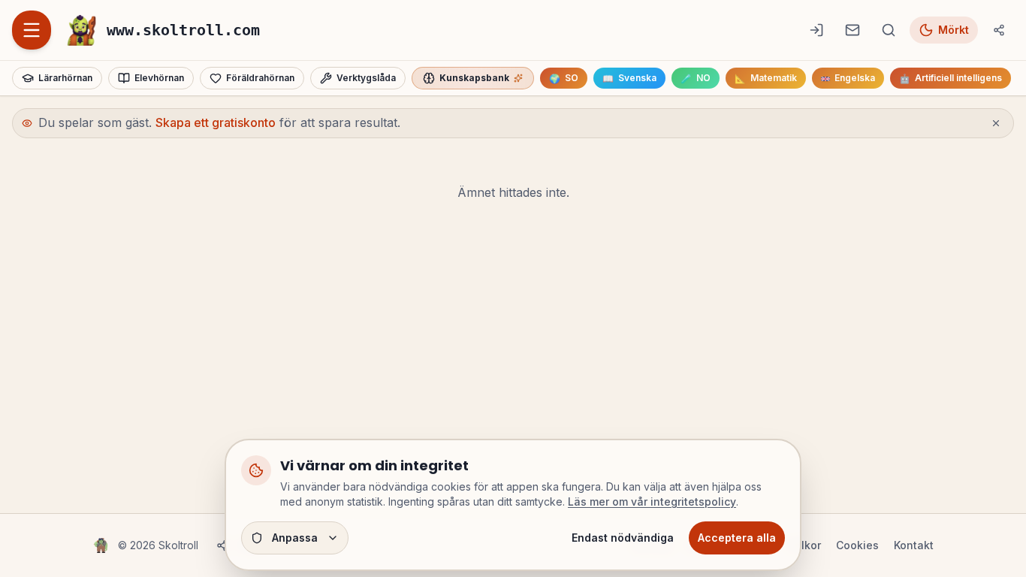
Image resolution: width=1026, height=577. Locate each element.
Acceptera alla (737, 537)
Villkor (804, 545)
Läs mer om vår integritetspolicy (652, 501)
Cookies (857, 545)
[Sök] (889, 30)
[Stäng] (996, 123)
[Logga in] (816, 30)
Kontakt (914, 545)
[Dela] (999, 30)
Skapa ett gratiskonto (215, 122)
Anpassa (295, 537)
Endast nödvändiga (623, 537)
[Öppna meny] (31, 30)
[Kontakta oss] (852, 30)
